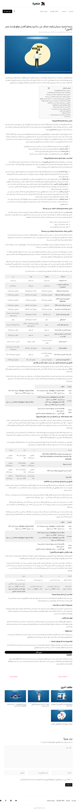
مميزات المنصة (43, 11)
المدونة (64, 11)
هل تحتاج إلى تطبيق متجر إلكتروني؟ (60, 105)
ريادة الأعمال (53, 32)
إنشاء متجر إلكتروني (49, 162)
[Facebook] (5, 800)
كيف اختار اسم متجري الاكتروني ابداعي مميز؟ (40, 705)
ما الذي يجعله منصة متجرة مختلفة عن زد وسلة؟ (57, 97)
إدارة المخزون (53, 129)
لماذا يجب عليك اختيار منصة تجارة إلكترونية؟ (58, 92)
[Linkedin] (11, 800)
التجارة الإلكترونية (61, 32)
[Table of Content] (49, 88)
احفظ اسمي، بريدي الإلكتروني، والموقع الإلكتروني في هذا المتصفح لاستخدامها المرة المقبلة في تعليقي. (45, 779)
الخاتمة (66, 116)
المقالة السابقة (64, 676)
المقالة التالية (13, 676)
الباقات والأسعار (54, 11)
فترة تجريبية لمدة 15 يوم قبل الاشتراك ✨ (58, 115)
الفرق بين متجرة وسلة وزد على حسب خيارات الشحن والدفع (54, 99)
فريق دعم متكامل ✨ (63, 111)
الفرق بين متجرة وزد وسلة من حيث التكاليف (58, 103)
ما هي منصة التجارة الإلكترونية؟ (61, 90)
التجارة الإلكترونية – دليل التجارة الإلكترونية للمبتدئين (16, 705)
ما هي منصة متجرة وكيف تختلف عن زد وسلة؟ (57, 94)
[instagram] (0, 800)
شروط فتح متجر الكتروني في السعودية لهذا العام (61, 705)
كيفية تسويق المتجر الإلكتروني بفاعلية (61, 724)
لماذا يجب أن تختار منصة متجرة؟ (61, 107)
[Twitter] (16, 800)
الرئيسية (71, 11)
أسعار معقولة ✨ (65, 113)
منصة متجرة (69, 212)
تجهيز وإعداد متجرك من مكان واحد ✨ (59, 109)
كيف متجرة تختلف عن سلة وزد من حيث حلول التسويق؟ (55, 101)
